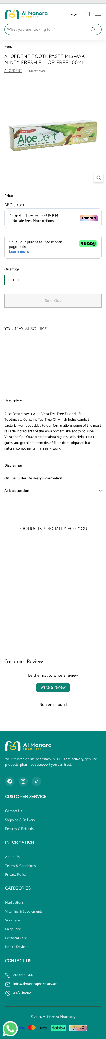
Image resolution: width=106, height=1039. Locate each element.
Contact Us (13, 811)
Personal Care (16, 938)
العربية (75, 14)
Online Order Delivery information (33, 478)
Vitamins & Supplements (24, 912)
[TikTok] (36, 781)
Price (8, 196)
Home (8, 46)
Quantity (11, 269)
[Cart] (87, 13)
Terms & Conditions (20, 866)
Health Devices (16, 947)
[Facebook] (9, 781)
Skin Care (12, 920)
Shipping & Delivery (20, 820)
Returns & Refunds (19, 829)
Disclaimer (13, 465)
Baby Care (13, 929)
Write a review (53, 687)
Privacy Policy (15, 875)
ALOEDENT (13, 71)
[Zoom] (98, 177)
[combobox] (53, 29)
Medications (14, 903)
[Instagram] (23, 781)
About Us (12, 857)
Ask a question (16, 491)
